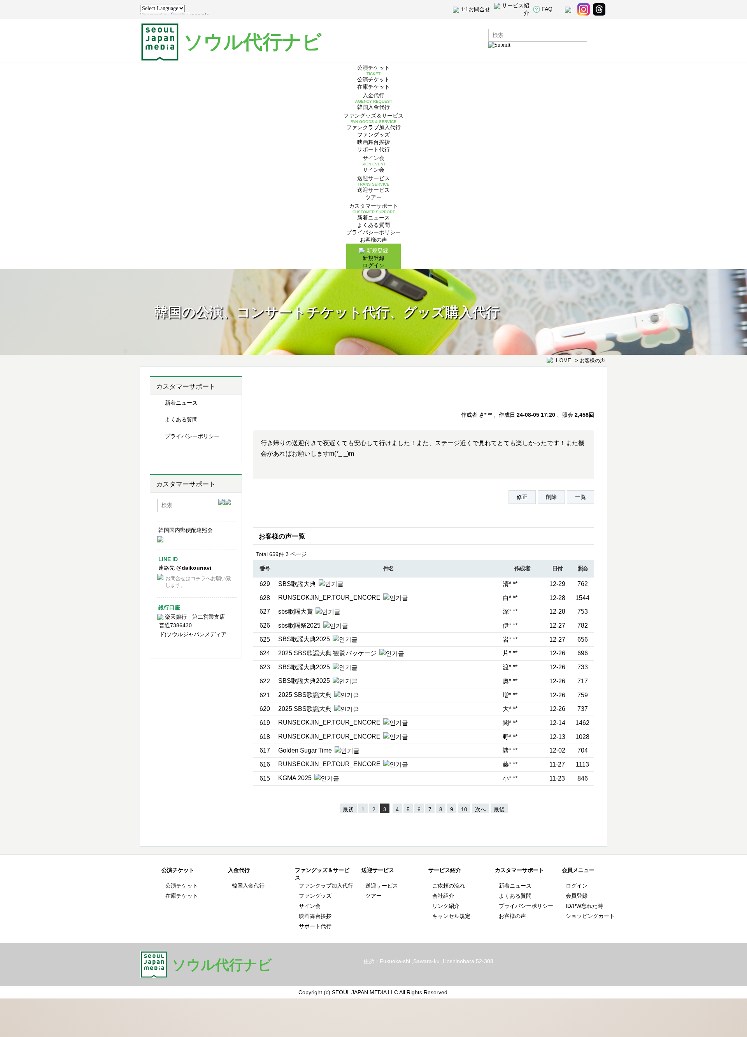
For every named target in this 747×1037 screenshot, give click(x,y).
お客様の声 (373, 240)
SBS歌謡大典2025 (304, 639)
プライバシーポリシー (373, 232)
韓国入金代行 (373, 107)
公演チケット (373, 79)
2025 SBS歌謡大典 (305, 694)
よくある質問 (373, 225)
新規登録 (373, 258)
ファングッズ (373, 135)
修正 (522, 497)
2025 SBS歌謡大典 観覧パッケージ (328, 653)
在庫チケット (373, 87)
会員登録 (576, 896)
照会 (582, 568)
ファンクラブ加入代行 (373, 127)
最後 (499, 809)
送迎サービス (373, 190)
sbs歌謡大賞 (296, 611)
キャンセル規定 (451, 916)
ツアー (373, 197)
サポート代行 (373, 149)
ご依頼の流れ (448, 886)
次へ (480, 809)
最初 (348, 809)
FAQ (547, 9)
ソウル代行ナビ (253, 42)
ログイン (373, 265)
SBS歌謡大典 (297, 584)
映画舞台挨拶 (373, 142)
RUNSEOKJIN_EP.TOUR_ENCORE (330, 597)
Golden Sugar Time (305, 750)
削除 (551, 497)
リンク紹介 (445, 906)
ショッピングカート (590, 916)
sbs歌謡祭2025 (300, 625)
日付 (557, 568)
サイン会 (373, 170)
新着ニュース (373, 217)
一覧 (580, 497)
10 (464, 809)
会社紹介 (443, 896)
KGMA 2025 (295, 778)
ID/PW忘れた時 (584, 906)
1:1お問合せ (475, 9)
